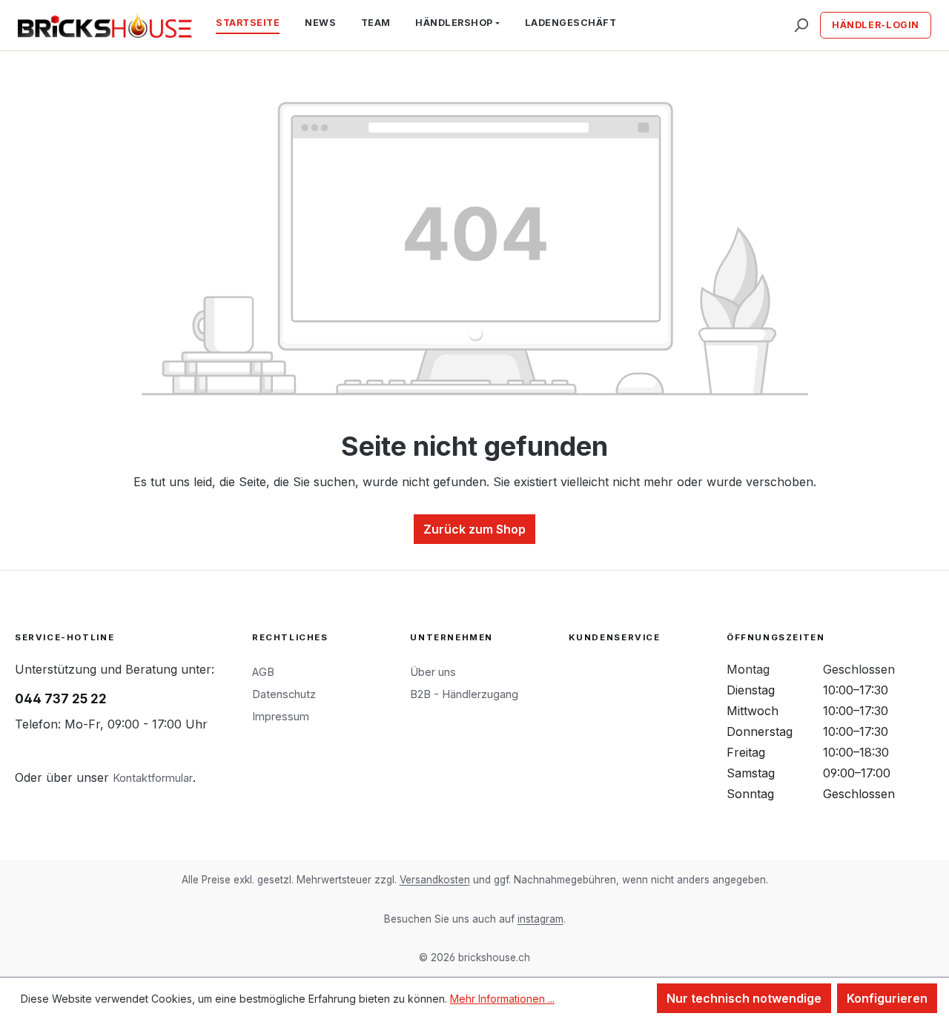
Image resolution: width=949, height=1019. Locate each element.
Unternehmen (451, 637)
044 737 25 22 (61, 698)
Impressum (280, 716)
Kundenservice (615, 637)
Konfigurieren (887, 998)
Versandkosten (435, 880)
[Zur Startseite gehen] (105, 25)
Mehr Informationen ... (502, 998)
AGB (263, 671)
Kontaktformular (153, 777)
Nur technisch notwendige (744, 998)
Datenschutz (284, 694)
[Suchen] (801, 25)
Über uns (433, 671)
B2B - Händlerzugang (464, 694)
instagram (540, 919)
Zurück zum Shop (474, 529)
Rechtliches (290, 637)
